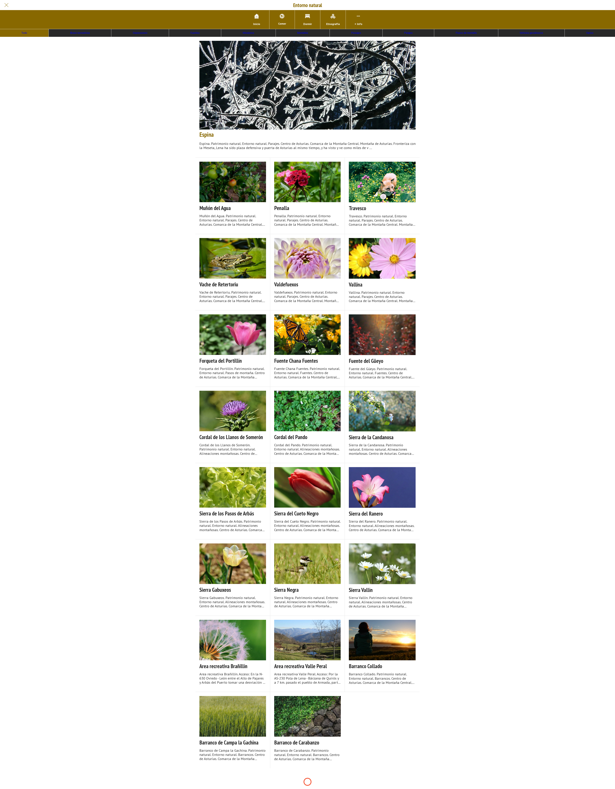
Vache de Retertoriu (218, 284)
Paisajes (356, 32)
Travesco (357, 208)
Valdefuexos (286, 284)
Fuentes (195, 32)
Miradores (248, 32)
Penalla (281, 208)
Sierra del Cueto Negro (296, 513)
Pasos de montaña (466, 32)
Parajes (408, 32)
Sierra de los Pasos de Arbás (226, 513)
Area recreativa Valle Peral (300, 666)
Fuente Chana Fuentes (296, 360)
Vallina (355, 284)
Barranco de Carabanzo (296, 742)
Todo (24, 32)
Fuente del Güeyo (366, 361)
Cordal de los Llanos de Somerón (231, 437)
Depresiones (140, 32)
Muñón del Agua (215, 208)
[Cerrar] (6, 5)
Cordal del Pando (290, 437)
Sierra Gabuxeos (215, 590)
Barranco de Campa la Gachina (228, 742)
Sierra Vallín (361, 590)
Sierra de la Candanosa (371, 437)
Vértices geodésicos (531, 32)
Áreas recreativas (80, 32)
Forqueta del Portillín (220, 360)
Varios (589, 32)
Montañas (302, 32)
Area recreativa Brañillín (223, 666)
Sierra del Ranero (366, 513)
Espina (206, 134)
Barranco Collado (365, 666)
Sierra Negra (286, 590)
